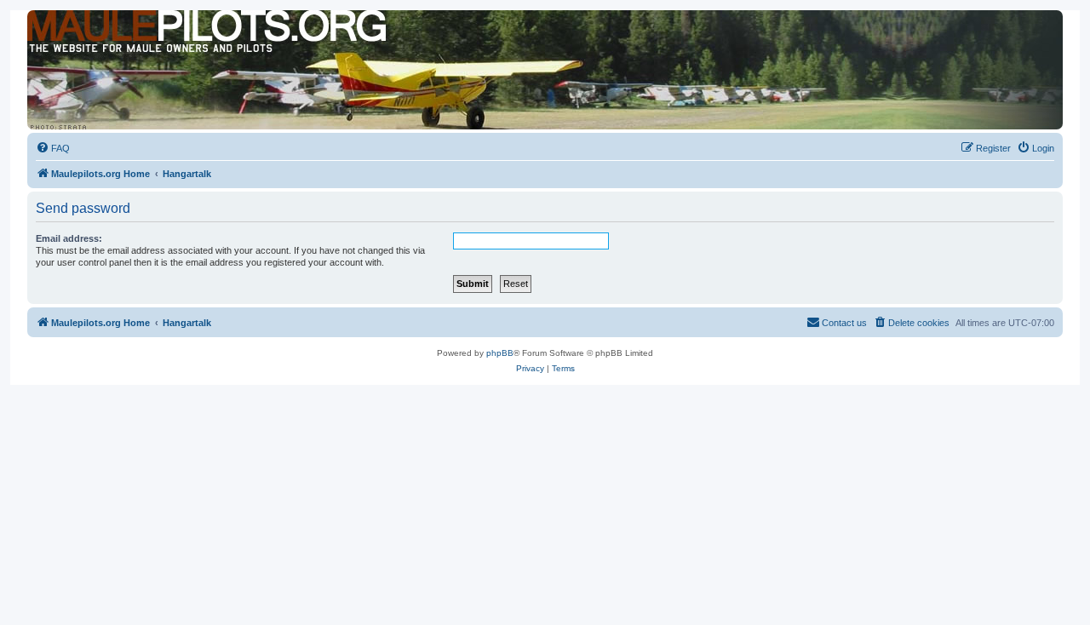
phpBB (499, 353)
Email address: (69, 238)
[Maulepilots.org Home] (105, 41)
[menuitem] (53, 148)
